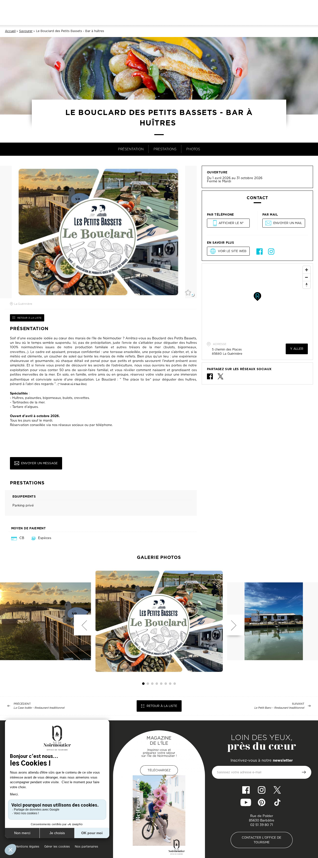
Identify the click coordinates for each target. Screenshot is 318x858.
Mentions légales (27, 846)
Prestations (165, 149)
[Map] (257, 301)
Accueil (10, 31)
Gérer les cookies (57, 846)
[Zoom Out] (306, 277)
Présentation (131, 149)
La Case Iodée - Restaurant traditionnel (39, 707)
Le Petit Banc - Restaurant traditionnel (279, 707)
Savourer (26, 31)
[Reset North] (306, 284)
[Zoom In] (306, 269)
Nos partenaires (86, 846)
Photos (193, 149)
